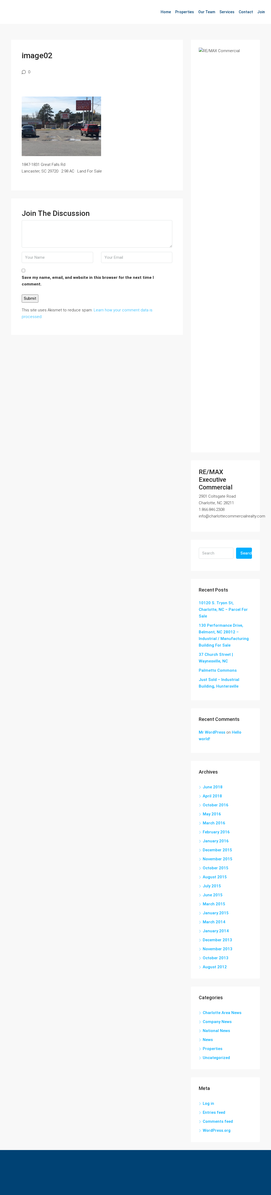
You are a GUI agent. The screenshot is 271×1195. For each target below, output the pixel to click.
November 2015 (217, 859)
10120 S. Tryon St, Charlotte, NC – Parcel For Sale (223, 610)
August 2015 (215, 877)
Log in (208, 1103)
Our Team (206, 12)
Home (166, 12)
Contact (246, 12)
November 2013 (217, 949)
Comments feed (218, 1121)
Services (226, 12)
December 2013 (217, 940)
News (208, 1039)
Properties (184, 12)
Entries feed (214, 1112)
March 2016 (214, 823)
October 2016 (215, 805)
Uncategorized (216, 1057)
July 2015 (212, 886)
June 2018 (213, 787)
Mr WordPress (212, 732)
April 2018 (212, 796)
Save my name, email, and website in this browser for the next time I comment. (88, 281)
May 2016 (212, 814)
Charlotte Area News (222, 1012)
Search (246, 553)
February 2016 (216, 832)
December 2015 (217, 850)
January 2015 (216, 913)
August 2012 (215, 967)
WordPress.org (217, 1130)
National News (216, 1030)
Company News (217, 1021)
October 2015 (215, 868)
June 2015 (213, 895)
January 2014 (216, 931)
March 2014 (214, 922)
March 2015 (214, 904)
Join (261, 12)
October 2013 (215, 958)
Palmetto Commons (218, 670)
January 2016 (216, 841)
